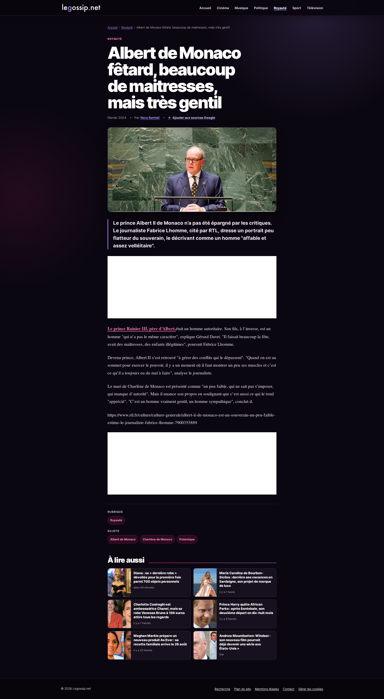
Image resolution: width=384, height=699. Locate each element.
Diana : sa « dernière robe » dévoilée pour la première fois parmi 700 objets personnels (157, 577)
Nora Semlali (150, 117)
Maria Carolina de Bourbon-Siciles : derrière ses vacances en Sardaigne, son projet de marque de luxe (245, 579)
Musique (241, 8)
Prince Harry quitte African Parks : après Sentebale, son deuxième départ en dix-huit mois (246, 608)
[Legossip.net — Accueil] (81, 8)
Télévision (315, 8)
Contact (288, 689)
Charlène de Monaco (157, 539)
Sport (296, 8)
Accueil (205, 8)
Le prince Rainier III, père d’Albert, (142, 328)
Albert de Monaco (123, 539)
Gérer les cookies (310, 689)
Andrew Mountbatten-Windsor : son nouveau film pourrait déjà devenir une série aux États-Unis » (244, 642)
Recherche (222, 689)
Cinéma (223, 8)
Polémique (187, 539)
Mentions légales (267, 689)
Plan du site (242, 689)
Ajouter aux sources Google (193, 117)
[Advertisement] (192, 287)
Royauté (280, 8)
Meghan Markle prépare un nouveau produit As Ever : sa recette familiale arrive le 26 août (160, 640)
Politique (261, 8)
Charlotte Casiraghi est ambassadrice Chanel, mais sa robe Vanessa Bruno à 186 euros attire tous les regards (159, 610)
